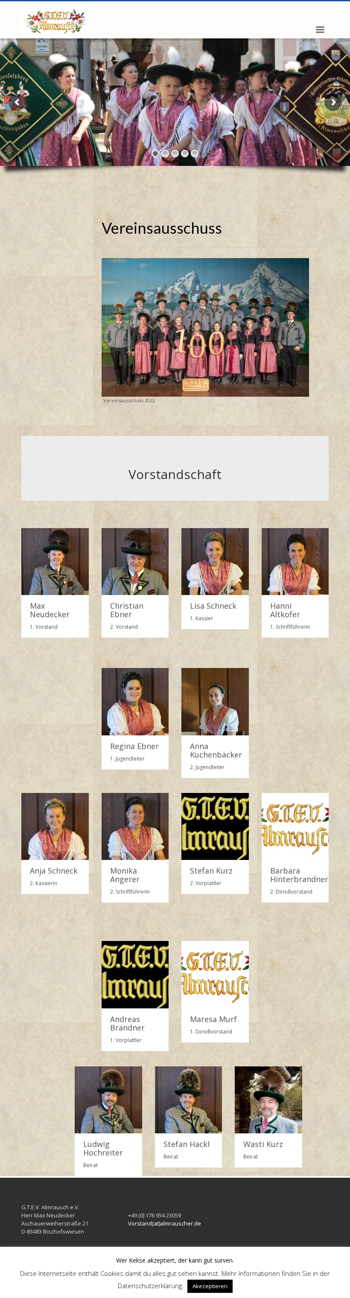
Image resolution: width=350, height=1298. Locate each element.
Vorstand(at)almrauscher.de (164, 1223)
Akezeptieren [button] (210, 1286)
